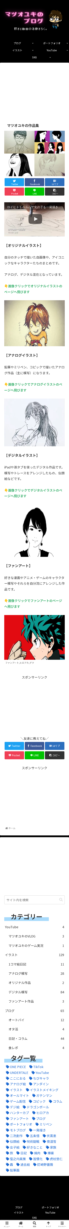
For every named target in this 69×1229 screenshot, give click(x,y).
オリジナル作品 (36, 982)
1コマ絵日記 (36, 964)
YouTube (34, 927)
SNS (34, 1217)
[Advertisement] (34, 90)
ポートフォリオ (50, 1207)
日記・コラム (36, 1038)
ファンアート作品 (36, 1001)
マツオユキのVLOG (36, 936)
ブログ (34, 1010)
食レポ (36, 1047)
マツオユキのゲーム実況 (36, 945)
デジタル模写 (36, 992)
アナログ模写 (36, 973)
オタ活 (36, 1029)
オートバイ (36, 1019)
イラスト (34, 954)
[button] (61, 900)
